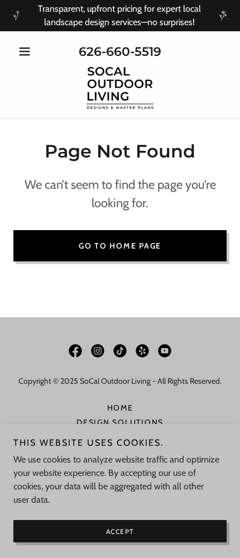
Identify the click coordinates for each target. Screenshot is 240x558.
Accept (120, 531)
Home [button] (120, 408)
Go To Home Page (120, 246)
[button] (29, 51)
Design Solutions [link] (120, 422)
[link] (120, 88)
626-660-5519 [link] (120, 51)
